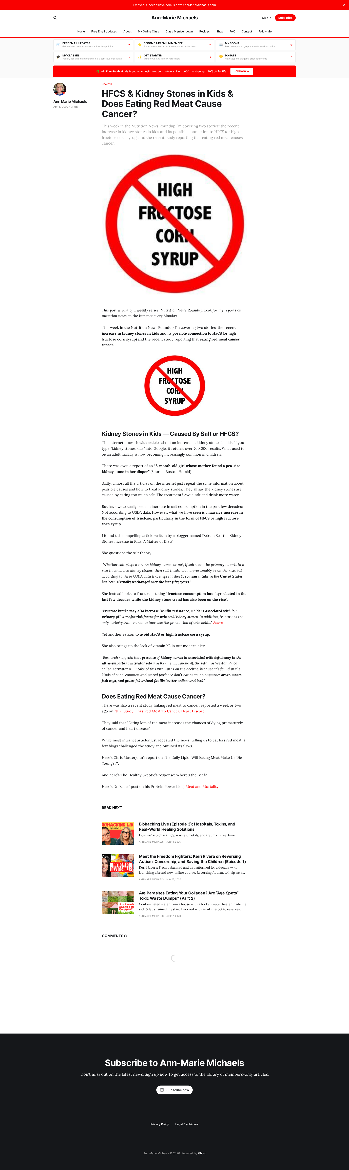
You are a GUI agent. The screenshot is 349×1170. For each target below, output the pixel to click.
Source (219, 622)
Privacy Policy (159, 1124)
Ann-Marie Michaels (174, 17)
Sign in (266, 17)
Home (81, 31)
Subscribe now (177, 1090)
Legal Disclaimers (187, 1124)
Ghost (202, 1153)
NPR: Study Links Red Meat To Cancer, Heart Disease (159, 711)
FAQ (232, 31)
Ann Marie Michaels (70, 101)
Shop (219, 31)
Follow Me (265, 31)
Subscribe (285, 17)
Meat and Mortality (202, 786)
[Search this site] (55, 18)
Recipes (204, 31)
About (127, 31)
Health (107, 84)
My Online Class (148, 31)
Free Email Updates (104, 31)
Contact (247, 31)
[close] (344, 5)
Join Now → (241, 71)
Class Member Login (179, 31)
